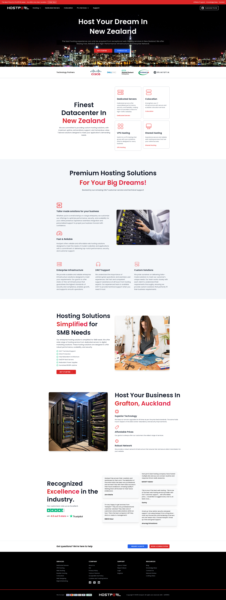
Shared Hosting (150, 145)
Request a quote (137, 546)
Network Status (151, 573)
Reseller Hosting (61, 573)
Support (96, 8)
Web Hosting (60, 570)
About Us (92, 565)
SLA (90, 568)
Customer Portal (211, 8)
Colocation (68, 8)
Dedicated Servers (52, 8)
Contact (222, 2)
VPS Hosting (121, 147)
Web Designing (61, 578)
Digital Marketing (62, 581)
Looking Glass (150, 576)
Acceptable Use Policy (96, 576)
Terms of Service (94, 573)
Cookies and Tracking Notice (98, 578)
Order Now (52, 2)
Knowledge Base (212, 2)
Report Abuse (121, 568)
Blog (147, 565)
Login (119, 570)
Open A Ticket (122, 565)
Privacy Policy (93, 570)
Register (120, 573)
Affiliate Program (199, 2)
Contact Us (122, 51)
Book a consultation (159, 546)
